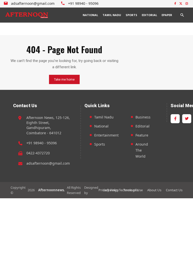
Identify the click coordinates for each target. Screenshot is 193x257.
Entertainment (106, 135)
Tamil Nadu (104, 117)
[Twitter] (181, 4)
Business (143, 117)
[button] (181, 15)
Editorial (142, 126)
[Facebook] (175, 4)
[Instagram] (186, 4)
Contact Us (174, 190)
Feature (141, 135)
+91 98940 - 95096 (41, 143)
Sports (99, 144)
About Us (154, 190)
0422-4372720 (38, 153)
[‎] (27, 15)
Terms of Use (133, 190)
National (101, 126)
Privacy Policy (109, 190)
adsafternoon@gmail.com (48, 163)
